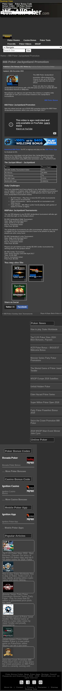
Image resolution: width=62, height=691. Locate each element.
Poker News (25, 8)
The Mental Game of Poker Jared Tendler (46, 369)
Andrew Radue (36, 66)
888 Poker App (51, 149)
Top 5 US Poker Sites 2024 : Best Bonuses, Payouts (44, 338)
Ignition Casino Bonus (8, 492)
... (13, 528)
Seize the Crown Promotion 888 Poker (45, 421)
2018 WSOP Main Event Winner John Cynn (45, 432)
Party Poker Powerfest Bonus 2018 (44, 411)
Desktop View (6, 1)
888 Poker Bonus (51, 100)
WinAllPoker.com (48, 676)
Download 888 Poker (12, 149)
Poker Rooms (13, 40)
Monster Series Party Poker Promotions (43, 359)
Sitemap (54, 687)
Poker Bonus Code (23, 4)
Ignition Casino (10, 486)
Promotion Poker (10, 8)
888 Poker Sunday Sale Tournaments (18, 314)
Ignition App (9, 514)
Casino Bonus (30, 40)
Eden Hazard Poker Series (43, 394)
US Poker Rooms (24, 6)
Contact (20, 687)
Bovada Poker (10, 457)
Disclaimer (42, 687)
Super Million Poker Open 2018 (45, 402)
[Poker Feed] (21, 682)
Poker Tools (45, 40)
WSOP (38, 44)
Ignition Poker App (10, 522)
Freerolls (6, 10)
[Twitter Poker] (34, 682)
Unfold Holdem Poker (40, 386)
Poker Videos (25, 44)
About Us (8, 687)
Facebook (22, 307)
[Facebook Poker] (28, 682)
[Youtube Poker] (41, 682)
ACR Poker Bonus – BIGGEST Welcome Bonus (45, 348)
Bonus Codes (8, 6)
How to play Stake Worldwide (44, 329)
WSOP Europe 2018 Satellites (44, 378)
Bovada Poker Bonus (11, 465)
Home (7, 37)
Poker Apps (7, 4)
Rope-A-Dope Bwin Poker (50, 313)
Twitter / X (10, 307)
